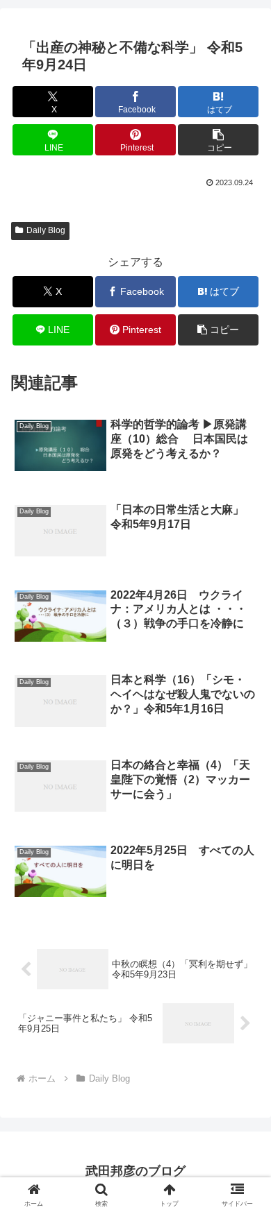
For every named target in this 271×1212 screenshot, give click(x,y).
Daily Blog (45, 230)
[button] (218, 139)
